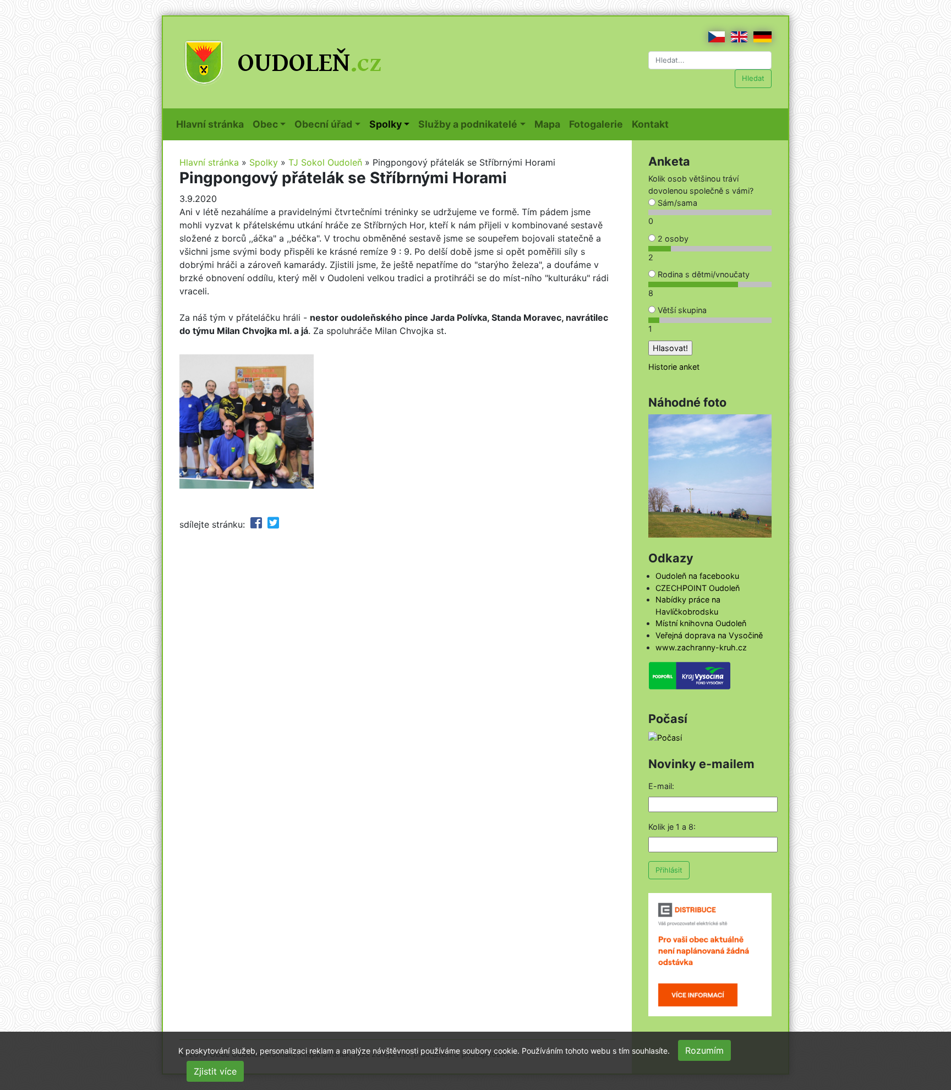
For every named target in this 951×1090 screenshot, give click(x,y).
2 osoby (671, 238)
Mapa (549, 124)
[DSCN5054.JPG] (246, 420)
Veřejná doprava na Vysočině (709, 635)
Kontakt (652, 124)
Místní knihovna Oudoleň (700, 623)
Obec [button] (265, 124)
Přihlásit (668, 870)
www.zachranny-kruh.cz (701, 647)
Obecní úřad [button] (323, 124)
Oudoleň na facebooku (697, 575)
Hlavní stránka (212, 124)
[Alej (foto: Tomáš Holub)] (710, 475)
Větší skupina (681, 310)
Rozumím (704, 1050)
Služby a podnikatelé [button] (467, 124)
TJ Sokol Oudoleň (325, 162)
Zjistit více (215, 1071)
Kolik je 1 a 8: (672, 826)
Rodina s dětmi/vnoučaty (702, 274)
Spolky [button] (385, 124)
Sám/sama (676, 202)
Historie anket (673, 366)
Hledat (753, 78)
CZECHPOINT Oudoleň (697, 588)
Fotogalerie (598, 124)
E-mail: (661, 786)
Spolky (263, 162)
